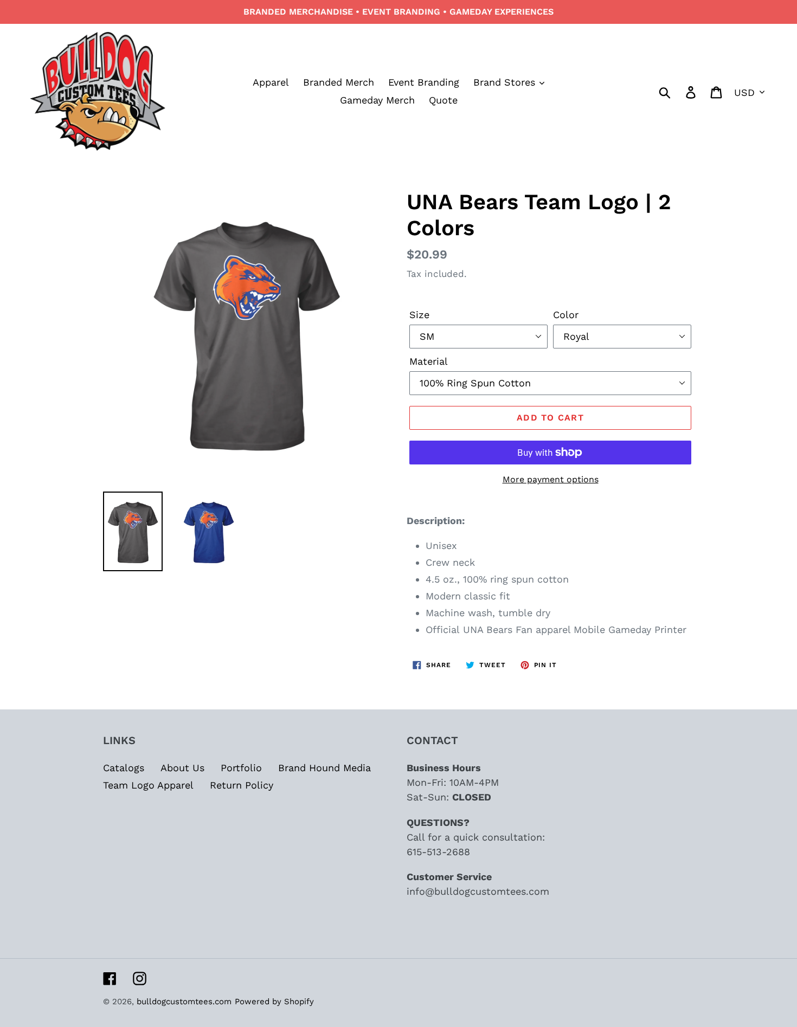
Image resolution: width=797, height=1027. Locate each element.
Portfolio (241, 767)
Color (566, 314)
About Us (182, 767)
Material (428, 361)
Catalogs (123, 767)
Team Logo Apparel (148, 785)
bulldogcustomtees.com (184, 1001)
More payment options (551, 479)
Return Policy (241, 785)
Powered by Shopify (274, 1001)
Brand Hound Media (324, 767)
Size (419, 314)
